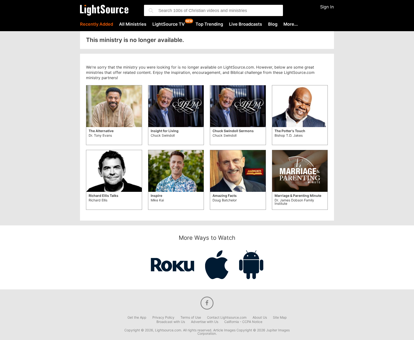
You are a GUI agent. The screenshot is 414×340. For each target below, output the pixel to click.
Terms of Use (190, 317)
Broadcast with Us (170, 321)
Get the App (136, 317)
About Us (260, 317)
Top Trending (209, 24)
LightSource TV (168, 24)
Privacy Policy (163, 317)
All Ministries (132, 24)
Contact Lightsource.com (227, 317)
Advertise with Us (204, 321)
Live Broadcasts (245, 24)
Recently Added (96, 24)
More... (290, 24)
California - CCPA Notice (243, 321)
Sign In (327, 6)
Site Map (280, 317)
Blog (272, 24)
